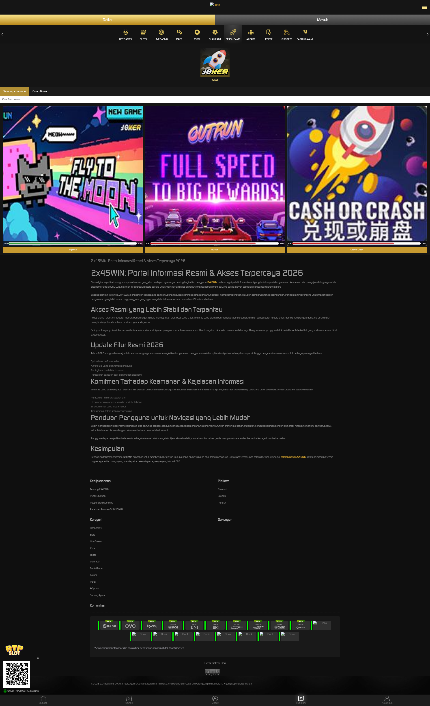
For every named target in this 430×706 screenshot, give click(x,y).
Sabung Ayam (305, 39)
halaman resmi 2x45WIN (293, 456)
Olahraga (215, 39)
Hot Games (125, 39)
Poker (269, 39)
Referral (222, 502)
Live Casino (161, 39)
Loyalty (222, 495)
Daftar (107, 19)
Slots (143, 39)
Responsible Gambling (101, 502)
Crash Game (233, 39)
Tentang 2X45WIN (99, 489)
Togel (197, 39)
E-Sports (287, 39)
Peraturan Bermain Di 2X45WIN (106, 509)
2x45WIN (212, 282)
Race (179, 39)
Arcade (250, 39)
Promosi (222, 489)
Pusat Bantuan (97, 495)
